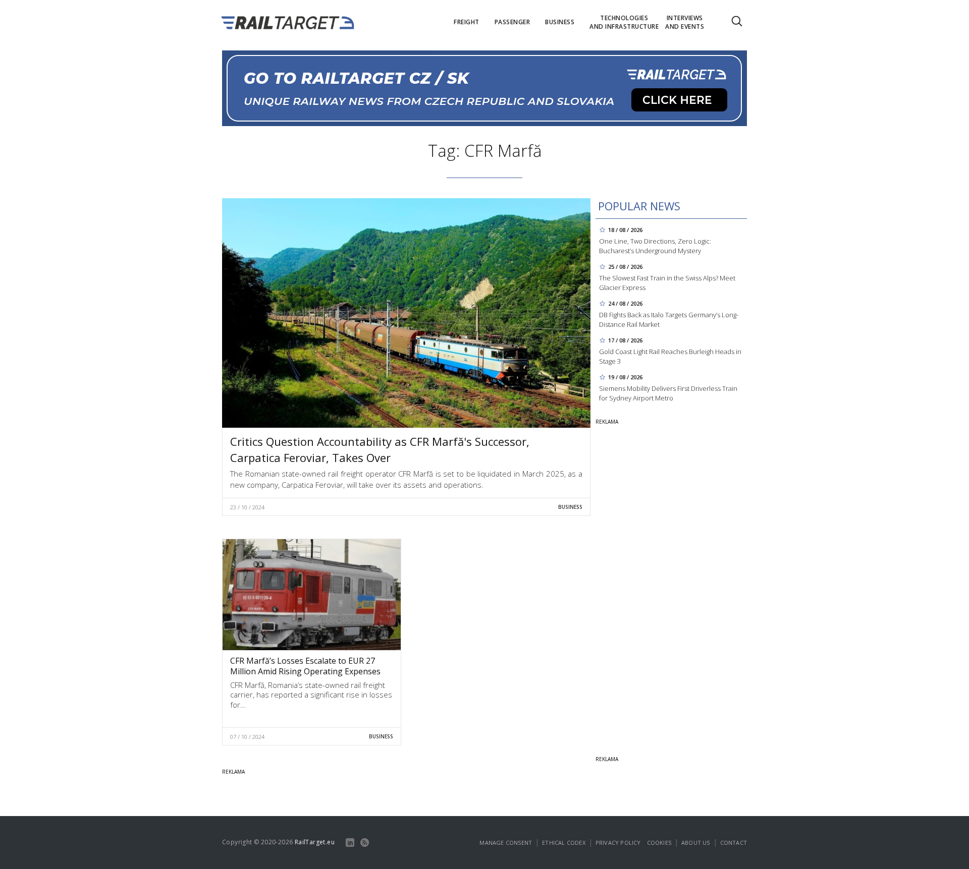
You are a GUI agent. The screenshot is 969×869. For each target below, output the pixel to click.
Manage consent (505, 842)
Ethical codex (563, 842)
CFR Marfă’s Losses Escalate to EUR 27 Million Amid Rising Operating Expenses (305, 666)
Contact (733, 842)
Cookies (659, 842)
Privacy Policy (618, 842)
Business (570, 506)
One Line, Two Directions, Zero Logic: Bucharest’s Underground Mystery (655, 246)
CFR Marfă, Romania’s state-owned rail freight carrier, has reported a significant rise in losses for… (311, 695)
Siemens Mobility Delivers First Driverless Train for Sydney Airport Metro (668, 393)
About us (695, 842)
